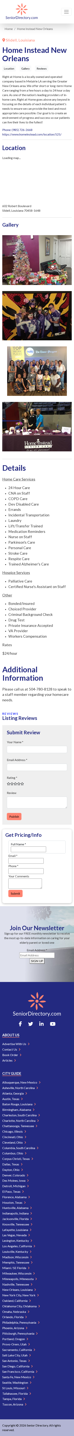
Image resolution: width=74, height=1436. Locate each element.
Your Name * (15, 742)
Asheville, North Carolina (18, 1088)
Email (12, 855)
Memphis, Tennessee (16, 1262)
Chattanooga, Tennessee (18, 1126)
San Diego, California (16, 1366)
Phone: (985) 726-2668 (17, 130)
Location (9, 68)
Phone (13, 866)
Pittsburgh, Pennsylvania (18, 1333)
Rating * (12, 777)
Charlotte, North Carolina (19, 1120)
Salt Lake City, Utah (15, 1355)
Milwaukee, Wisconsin (17, 1273)
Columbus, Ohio (13, 1153)
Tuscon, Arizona (13, 1404)
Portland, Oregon (13, 1339)
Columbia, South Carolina (19, 1148)
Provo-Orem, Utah (14, 1344)
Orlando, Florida (13, 1317)
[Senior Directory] (21, 12)
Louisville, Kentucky (15, 1251)
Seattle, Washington (15, 1382)
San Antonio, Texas (14, 1360)
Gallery (25, 68)
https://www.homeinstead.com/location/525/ (31, 134)
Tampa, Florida (12, 1399)
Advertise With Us (14, 1044)
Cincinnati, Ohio (13, 1137)
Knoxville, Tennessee (16, 1224)
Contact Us (10, 1049)
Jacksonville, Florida (15, 1219)
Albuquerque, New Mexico (20, 1082)
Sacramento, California (17, 1349)
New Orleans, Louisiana (17, 1289)
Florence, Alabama (14, 1197)
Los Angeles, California (17, 1246)
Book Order (10, 1055)
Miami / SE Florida (14, 1268)
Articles (7, 1060)
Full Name (18, 844)
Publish (14, 816)
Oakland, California (15, 1300)
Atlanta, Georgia (13, 1093)
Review (11, 793)
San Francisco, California (18, 1371)
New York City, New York (19, 1295)
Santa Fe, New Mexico (17, 1377)
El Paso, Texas (11, 1191)
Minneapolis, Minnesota (18, 1279)
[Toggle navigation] (66, 12)
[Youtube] (52, 1024)
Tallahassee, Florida (15, 1393)
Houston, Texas (12, 1202)
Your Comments (18, 876)
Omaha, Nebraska (14, 1311)
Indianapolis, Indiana (15, 1213)
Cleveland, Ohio (12, 1142)
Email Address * (17, 760)
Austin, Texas (11, 1099)
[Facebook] (20, 1024)
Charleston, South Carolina (19, 1115)
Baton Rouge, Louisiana (17, 1104)
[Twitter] (30, 1024)
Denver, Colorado (14, 1175)
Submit (15, 893)
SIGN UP (37, 961)
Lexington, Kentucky (15, 1240)
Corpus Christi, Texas (16, 1158)
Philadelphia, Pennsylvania (19, 1322)
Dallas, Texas (11, 1164)
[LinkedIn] (41, 1024)
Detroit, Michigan (14, 1186)
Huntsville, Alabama (15, 1208)
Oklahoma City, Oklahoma (19, 1306)
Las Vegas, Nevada (14, 1235)
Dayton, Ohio (11, 1169)
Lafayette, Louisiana (15, 1230)
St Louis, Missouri (14, 1388)
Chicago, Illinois (12, 1131)
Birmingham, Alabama (17, 1109)
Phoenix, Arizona (13, 1328)
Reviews (42, 68)
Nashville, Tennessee (16, 1284)
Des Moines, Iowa (14, 1180)
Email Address (37, 950)
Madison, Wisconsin (15, 1257)
